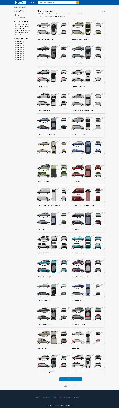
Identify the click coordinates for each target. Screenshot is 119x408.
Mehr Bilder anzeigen (70, 379)
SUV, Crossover (20, 28)
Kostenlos (37, 397)
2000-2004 (19, 49)
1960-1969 (19, 57)
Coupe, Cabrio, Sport (22, 32)
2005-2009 (19, 47)
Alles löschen (48, 16)
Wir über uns (46, 397)
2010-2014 (19, 45)
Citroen (39, 16)
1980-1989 (19, 53)
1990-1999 (19, 51)
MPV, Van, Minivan (21, 26)
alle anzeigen (20, 17)
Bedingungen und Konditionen (62, 397)
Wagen (18, 34)
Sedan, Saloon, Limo (21, 30)
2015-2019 (19, 43)
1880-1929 (19, 59)
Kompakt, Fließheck (21, 24)
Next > (76, 385)
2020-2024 (19, 41)
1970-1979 (19, 55)
